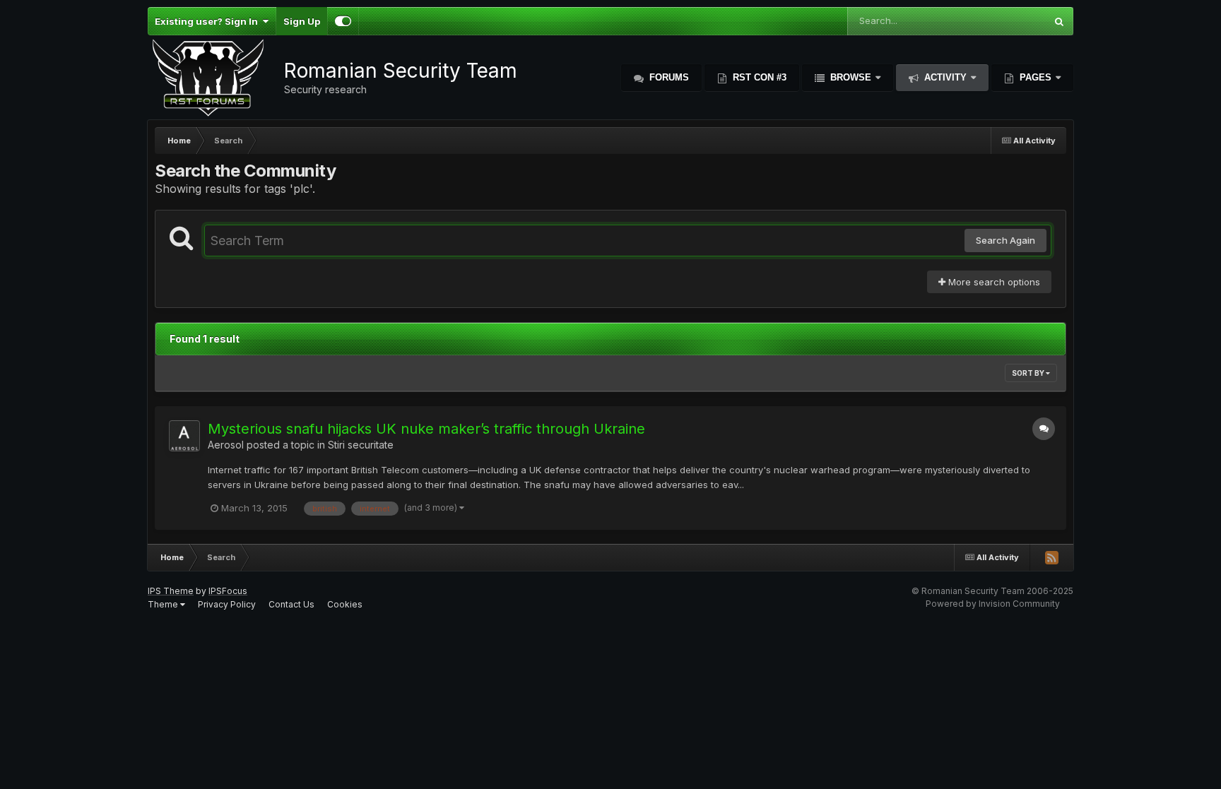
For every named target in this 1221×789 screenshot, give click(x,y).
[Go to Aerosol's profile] (184, 435)
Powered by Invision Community (993, 603)
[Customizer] (343, 21)
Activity (945, 77)
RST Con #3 (758, 77)
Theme (164, 604)
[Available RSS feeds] (1051, 557)
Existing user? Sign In (208, 21)
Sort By (1029, 373)
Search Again (1005, 240)
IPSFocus (227, 591)
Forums (668, 77)
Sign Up (301, 21)
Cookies (344, 604)
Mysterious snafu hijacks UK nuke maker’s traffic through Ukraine (426, 428)
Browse (850, 77)
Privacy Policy (227, 604)
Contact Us (291, 604)
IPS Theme (171, 591)
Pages (1035, 77)
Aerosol (226, 445)
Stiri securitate (361, 445)
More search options (992, 281)
